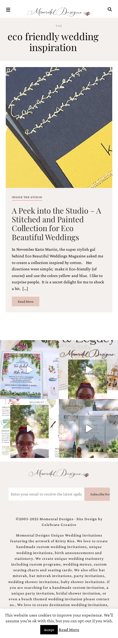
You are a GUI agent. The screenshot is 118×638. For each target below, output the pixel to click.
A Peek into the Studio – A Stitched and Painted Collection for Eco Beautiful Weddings (56, 223)
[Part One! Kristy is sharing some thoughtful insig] (29, 428)
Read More (25, 301)
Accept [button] (49, 629)
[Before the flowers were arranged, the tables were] (88, 428)
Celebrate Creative (59, 525)
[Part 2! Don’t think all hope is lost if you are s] (88, 369)
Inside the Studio (27, 197)
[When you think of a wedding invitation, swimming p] (29, 369)
